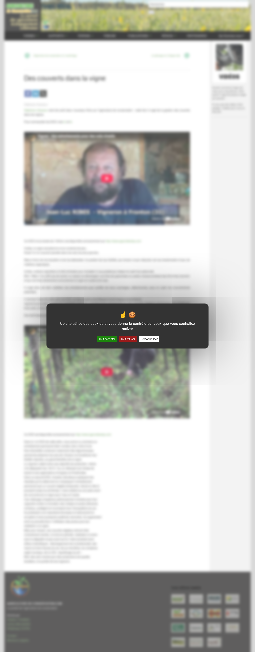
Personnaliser (149, 339)
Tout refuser (128, 339)
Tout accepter (107, 339)
